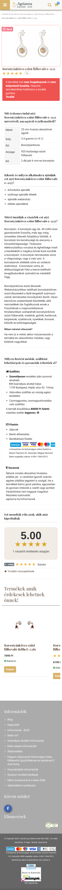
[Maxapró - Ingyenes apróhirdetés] (31, 878)
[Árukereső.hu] (31, 869)
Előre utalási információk (22, 746)
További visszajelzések (20, 571)
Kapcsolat (13, 724)
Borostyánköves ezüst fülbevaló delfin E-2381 (20, 647)
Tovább (10, 96)
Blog (10, 719)
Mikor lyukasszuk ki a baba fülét (26, 780)
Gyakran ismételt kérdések (22, 774)
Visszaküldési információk (22, 769)
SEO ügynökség (31, 883)
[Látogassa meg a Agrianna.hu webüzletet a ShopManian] (31, 865)
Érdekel (10, 669)
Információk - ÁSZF (18, 730)
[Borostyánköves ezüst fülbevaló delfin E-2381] (24, 625)
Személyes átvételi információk (25, 740)
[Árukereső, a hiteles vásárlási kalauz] (51, 825)
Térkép (50, 387)
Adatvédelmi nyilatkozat (21, 785)
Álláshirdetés (14, 751)
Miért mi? (12, 735)
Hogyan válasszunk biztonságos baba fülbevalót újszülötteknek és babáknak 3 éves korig (30, 760)
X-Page (27, 842)
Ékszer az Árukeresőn (31, 873)
